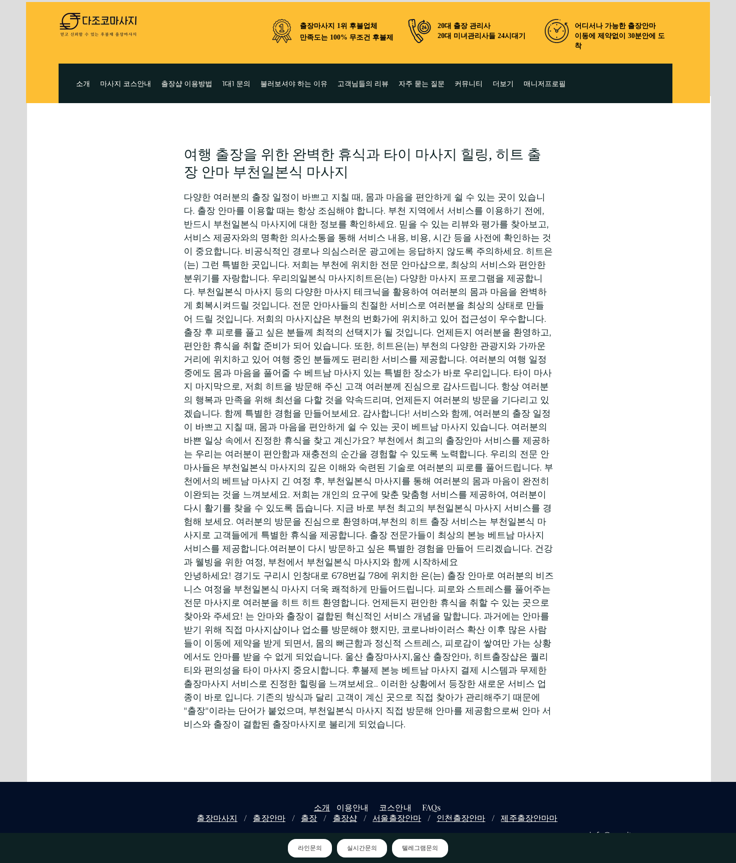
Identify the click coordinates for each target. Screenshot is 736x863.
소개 (322, 807)
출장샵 (345, 817)
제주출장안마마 (529, 817)
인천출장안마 (461, 817)
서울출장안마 (397, 817)
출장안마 (269, 817)
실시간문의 (362, 847)
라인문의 (310, 847)
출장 (309, 817)
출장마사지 (217, 817)
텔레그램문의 (420, 847)
